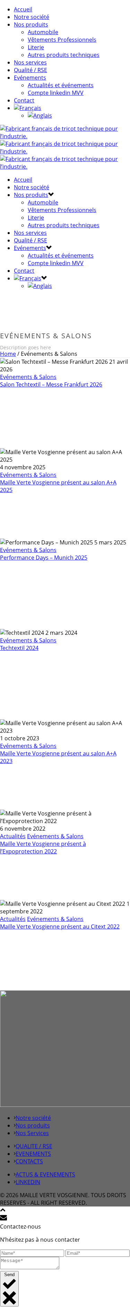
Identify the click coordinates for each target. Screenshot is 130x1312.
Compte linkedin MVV (56, 93)
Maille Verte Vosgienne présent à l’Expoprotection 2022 (43, 847)
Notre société (31, 17)
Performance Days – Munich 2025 (43, 557)
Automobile (43, 32)
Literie (36, 47)
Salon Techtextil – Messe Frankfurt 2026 (51, 384)
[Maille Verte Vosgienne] (65, 151)
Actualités (13, 836)
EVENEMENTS (33, 1154)
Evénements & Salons (28, 377)
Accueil (23, 9)
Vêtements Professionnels (62, 39)
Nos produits (31, 24)
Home (8, 354)
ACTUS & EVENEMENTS (45, 1174)
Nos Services (32, 1133)
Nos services (30, 62)
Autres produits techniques (63, 55)
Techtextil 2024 (19, 648)
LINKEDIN (28, 1182)
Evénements (30, 77)
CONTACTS (29, 1161)
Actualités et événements (61, 85)
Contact (24, 100)
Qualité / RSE (30, 70)
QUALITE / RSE (34, 1146)
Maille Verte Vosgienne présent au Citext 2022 (60, 926)
